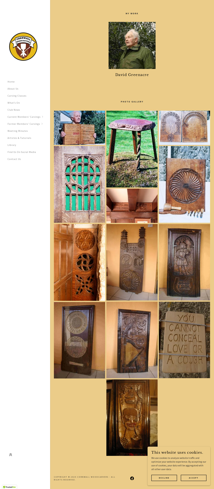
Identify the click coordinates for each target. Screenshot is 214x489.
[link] (23, 46)
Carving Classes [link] (17, 95)
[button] (29, 116)
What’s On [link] (14, 102)
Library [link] (12, 144)
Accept (193, 478)
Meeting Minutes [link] (18, 130)
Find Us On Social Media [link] (22, 152)
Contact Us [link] (14, 159)
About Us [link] (13, 88)
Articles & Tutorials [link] (19, 137)
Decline (164, 478)
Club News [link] (14, 109)
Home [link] (11, 81)
